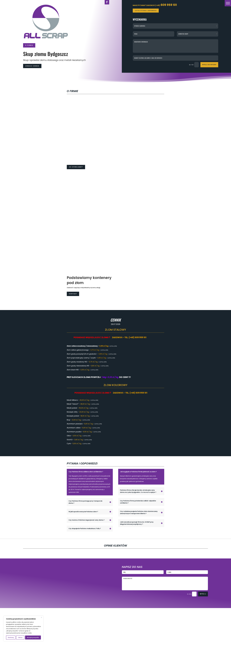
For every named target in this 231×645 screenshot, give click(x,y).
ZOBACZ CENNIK (32, 66)
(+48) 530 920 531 (73, 575)
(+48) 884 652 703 (73, 588)
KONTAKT (73, 294)
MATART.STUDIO (58, 603)
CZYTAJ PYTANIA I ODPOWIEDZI (146, 10)
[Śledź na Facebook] (30, 593)
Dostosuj (11, 637)
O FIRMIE (29, 45)
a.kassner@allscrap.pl (73, 579)
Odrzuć (20, 637)
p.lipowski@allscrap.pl (73, 592)
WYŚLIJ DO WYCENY (209, 64)
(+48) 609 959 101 (73, 565)
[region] (23, 628)
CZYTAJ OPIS (113, 346)
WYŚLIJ (203, 594)
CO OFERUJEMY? (76, 167)
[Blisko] (41, 617)
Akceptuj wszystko (33, 637)
